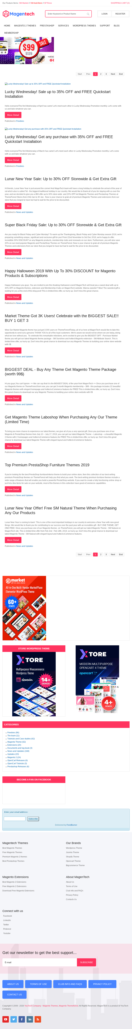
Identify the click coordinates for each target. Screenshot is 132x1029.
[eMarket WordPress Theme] (66, 608)
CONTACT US (14, 994)
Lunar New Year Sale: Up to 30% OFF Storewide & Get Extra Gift (60, 179)
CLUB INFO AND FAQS (70, 984)
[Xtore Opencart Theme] (97, 679)
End (121, 74)
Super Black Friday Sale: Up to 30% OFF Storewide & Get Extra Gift (63, 225)
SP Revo (48, 3)
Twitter (6, 925)
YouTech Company (32, 1006)
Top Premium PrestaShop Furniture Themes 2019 (47, 465)
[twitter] (13, 1019)
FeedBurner (72, 825)
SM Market (24, 3)
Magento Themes (50, 1006)
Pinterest (7, 929)
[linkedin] (30, 1019)
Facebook (7, 916)
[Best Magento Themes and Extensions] (18, 14)
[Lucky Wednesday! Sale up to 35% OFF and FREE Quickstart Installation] (38, 84)
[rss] (38, 1019)
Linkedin (7, 920)
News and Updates (24, 212)
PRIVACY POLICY (102, 984)
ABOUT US (13, 984)
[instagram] (46, 1019)
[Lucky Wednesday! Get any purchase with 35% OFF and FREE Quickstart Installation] (43, 129)
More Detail (13, 115)
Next (113, 74)
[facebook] (22, 1019)
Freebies (20, 121)
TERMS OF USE (38, 984)
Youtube (6, 933)
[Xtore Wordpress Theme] (34, 684)
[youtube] (5, 1019)
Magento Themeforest (68, 1006)
